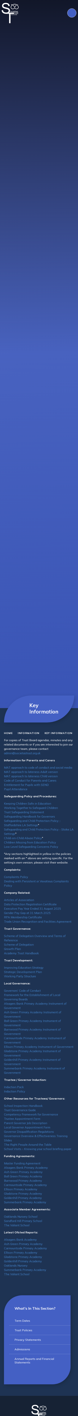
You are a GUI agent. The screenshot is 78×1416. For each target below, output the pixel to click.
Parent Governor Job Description (25, 1123)
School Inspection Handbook (23, 1105)
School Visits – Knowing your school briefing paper (37, 1149)
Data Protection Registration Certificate (30, 904)
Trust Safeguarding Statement (24, 812)
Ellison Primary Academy (20, 1189)
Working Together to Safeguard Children (31, 808)
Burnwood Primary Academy (23, 1180)
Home (8, 733)
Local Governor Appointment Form (27, 1127)
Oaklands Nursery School (20, 1216)
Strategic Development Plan (23, 972)
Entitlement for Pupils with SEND (26, 785)
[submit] (71, 12)
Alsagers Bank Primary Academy (26, 1167)
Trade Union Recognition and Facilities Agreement (37, 921)
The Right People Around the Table (28, 1144)
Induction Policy (14, 1091)
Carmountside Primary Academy (25, 1185)
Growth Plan (12, 949)
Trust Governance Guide (20, 1110)
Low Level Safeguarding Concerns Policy (31, 846)
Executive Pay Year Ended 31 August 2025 (32, 908)
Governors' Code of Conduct (22, 990)
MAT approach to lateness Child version (31, 776)
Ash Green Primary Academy (23, 1172)
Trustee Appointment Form (22, 1118)
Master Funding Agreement (22, 1163)
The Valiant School (16, 1225)
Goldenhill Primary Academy (23, 1198)
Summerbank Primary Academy (25, 1202)
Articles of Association (19, 900)
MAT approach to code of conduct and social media (38, 767)
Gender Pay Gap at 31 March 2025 (27, 913)
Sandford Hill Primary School (23, 1221)
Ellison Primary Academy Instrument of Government (38, 1046)
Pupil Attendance (15, 789)
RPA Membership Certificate (23, 917)
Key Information (59, 733)
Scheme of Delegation (19, 944)
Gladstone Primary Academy (23, 1193)
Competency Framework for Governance (31, 1114)
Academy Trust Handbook (21, 953)
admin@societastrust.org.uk (22, 753)
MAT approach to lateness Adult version (31, 772)
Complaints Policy (16, 877)
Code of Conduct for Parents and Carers (30, 780)
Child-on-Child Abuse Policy (23, 838)
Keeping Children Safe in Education (27, 803)
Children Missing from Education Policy (30, 842)
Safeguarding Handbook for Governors (29, 816)
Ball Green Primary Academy (23, 1176)
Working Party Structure (20, 976)
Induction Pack (14, 1087)
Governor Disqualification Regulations (29, 1131)
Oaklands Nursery (16, 1265)
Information (28, 733)
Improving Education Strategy (24, 967)
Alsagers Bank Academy (20, 1239)
